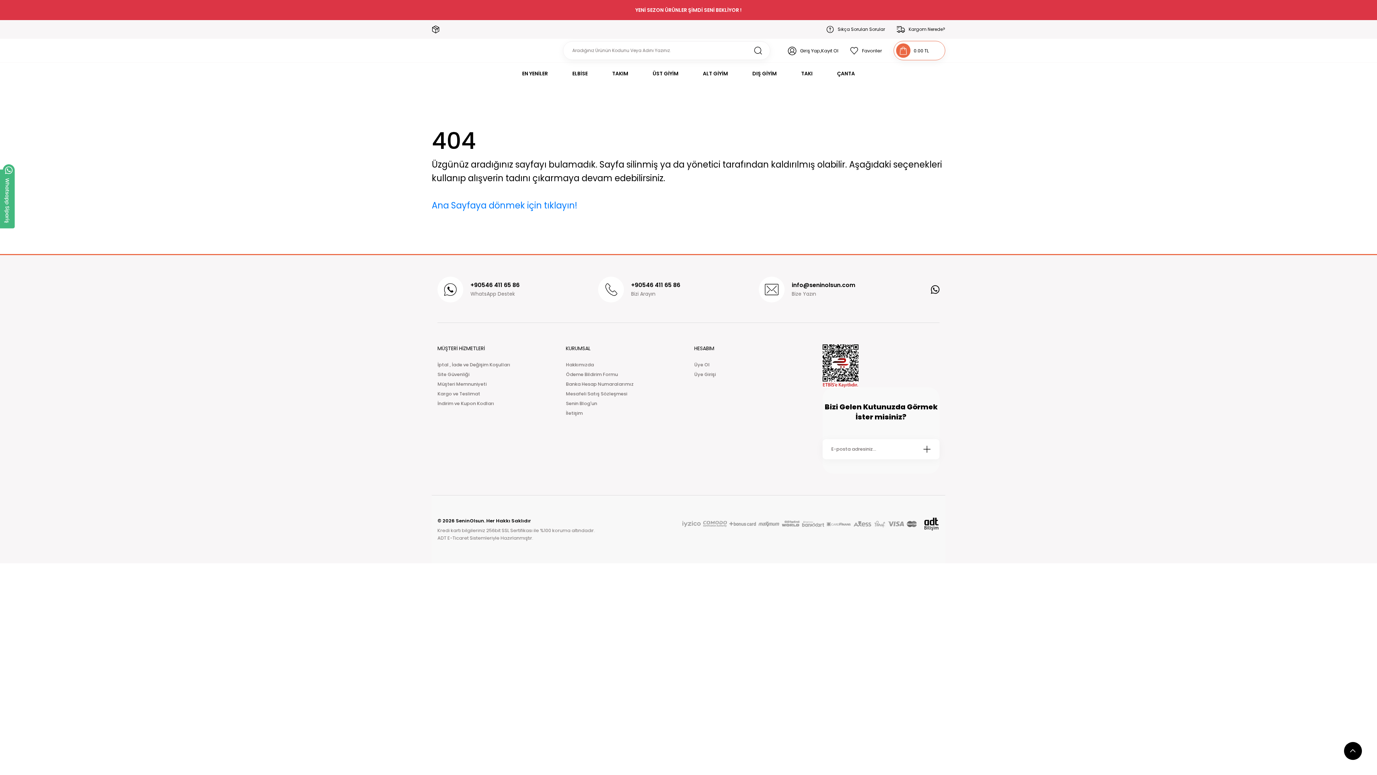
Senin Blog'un (581, 403)
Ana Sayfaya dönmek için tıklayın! (504, 205)
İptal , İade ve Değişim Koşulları (473, 364)
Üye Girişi (705, 374)
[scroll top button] (1353, 751)
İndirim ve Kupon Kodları (465, 403)
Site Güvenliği (453, 374)
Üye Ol (702, 364)
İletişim (574, 413)
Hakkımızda (580, 364)
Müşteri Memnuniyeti (462, 384)
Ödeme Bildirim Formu (592, 374)
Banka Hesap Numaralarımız (600, 384)
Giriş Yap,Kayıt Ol (819, 50)
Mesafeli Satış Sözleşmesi (596, 393)
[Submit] (927, 449)
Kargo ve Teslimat (458, 393)
